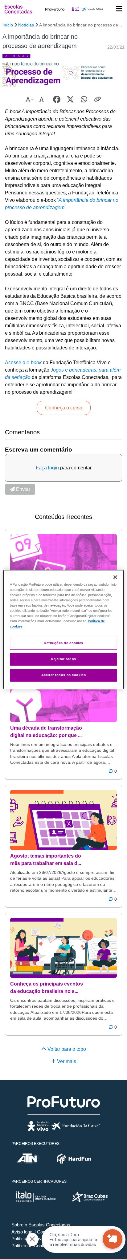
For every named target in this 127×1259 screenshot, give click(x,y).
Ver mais (66, 1061)
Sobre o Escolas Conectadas (40, 1224)
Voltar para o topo (66, 1049)
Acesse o (23, 362)
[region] (63, 629)
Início (7, 24)
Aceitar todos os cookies (63, 675)
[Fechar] (115, 577)
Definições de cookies (63, 643)
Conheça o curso (63, 407)
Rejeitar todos (63, 659)
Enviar (22, 489)
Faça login (47, 467)
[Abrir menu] (119, 9)
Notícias (26, 24)
